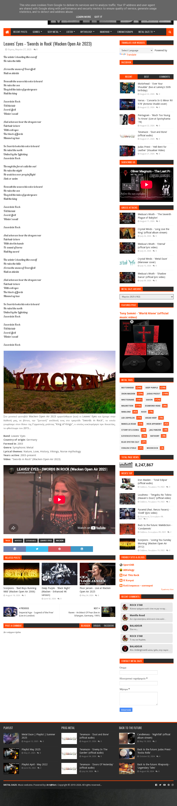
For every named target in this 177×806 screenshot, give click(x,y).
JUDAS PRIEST (153, 394)
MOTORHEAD (127, 388)
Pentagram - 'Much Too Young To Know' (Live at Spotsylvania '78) (154, 118)
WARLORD (126, 412)
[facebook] (156, 785)
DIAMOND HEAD (152, 406)
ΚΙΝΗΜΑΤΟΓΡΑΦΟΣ (130, 436)
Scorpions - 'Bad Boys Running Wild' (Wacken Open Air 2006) (19, 590)
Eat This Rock (131, 575)
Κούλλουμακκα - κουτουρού (138, 585)
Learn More (83, 17)
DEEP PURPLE (152, 388)
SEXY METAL (53, 31)
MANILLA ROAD (128, 424)
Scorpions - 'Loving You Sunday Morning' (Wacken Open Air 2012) (154, 543)
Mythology (86, 31)
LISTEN (69, 31)
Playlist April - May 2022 (35, 764)
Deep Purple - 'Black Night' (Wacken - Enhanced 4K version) (56, 591)
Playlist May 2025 (31, 749)
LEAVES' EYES (46, 541)
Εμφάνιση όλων (167, 589)
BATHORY (154, 436)
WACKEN (59, 541)
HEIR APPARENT (154, 424)
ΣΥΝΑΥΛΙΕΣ (31, 541)
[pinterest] (168, 785)
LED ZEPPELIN (128, 418)
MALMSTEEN (127, 406)
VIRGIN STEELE (128, 448)
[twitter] (160, 785)
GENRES (36, 31)
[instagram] (172, 785)
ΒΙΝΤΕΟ (18, 541)
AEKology (128, 570)
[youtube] (164, 785)
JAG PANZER (155, 430)
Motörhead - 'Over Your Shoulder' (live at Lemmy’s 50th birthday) (154, 87)
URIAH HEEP (151, 418)
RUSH (143, 412)
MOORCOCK (152, 448)
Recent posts (20, 31)
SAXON (149, 400)
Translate (131, 54)
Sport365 (128, 564)
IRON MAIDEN (128, 394)
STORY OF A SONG (130, 430)
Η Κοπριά (128, 580)
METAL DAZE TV (145, 31)
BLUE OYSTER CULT (130, 442)
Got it (98, 17)
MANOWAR (104, 31)
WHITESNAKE (127, 400)
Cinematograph (125, 31)
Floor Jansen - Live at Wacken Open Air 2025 (95, 590)
